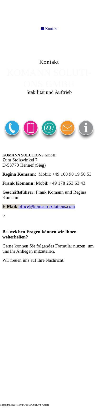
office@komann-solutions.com (47, 206)
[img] (49, 12)
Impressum (55, 404)
